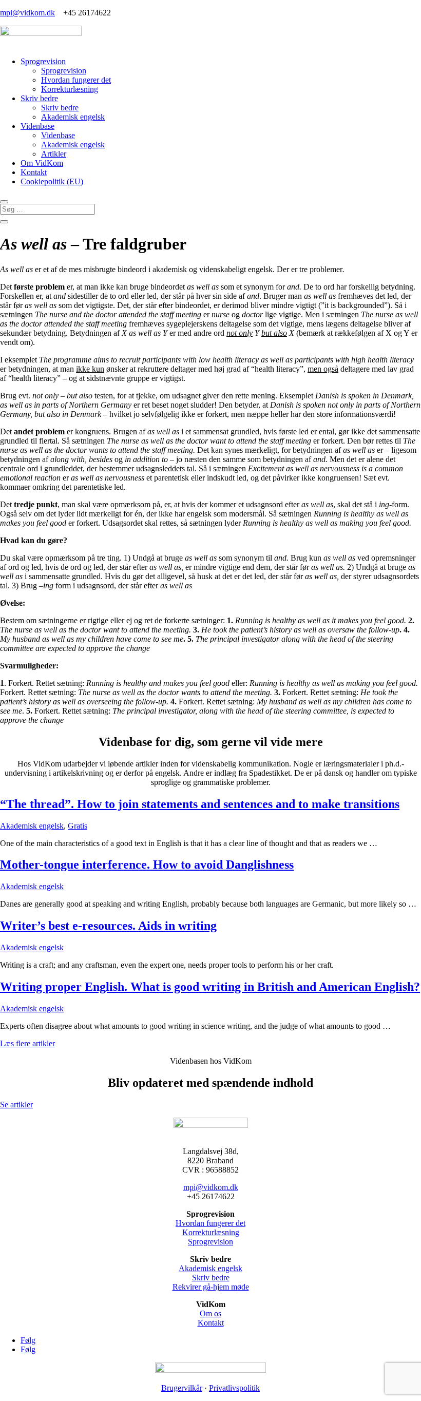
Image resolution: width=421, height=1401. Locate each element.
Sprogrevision (43, 61)
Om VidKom (42, 163)
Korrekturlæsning (69, 89)
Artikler (53, 153)
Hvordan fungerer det (76, 79)
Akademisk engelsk (73, 116)
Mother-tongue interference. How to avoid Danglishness (147, 864)
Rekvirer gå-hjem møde (211, 1286)
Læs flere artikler (27, 1043)
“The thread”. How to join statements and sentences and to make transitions (199, 804)
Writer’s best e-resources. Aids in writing (108, 925)
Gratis (77, 825)
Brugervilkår (181, 1388)
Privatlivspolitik (234, 1388)
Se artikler (16, 1104)
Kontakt (34, 172)
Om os (210, 1313)
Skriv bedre (39, 98)
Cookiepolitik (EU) (52, 181)
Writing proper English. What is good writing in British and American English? (210, 986)
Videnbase (37, 126)
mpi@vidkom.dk (27, 12)
